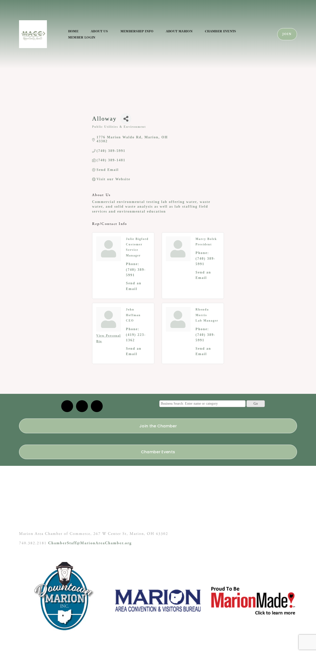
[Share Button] (125, 118)
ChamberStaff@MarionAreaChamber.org (90, 543)
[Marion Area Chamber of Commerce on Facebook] (97, 406)
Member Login (82, 37)
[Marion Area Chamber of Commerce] (82, 406)
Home (73, 31)
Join (287, 34)
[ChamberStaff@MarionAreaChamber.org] (67, 406)
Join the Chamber (158, 426)
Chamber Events (220, 31)
